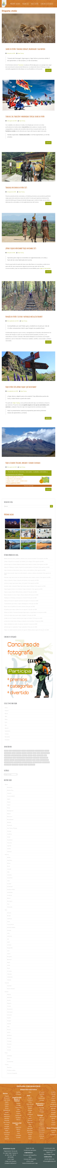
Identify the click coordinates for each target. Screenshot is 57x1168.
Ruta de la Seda (8, 757)
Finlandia (24, 753)
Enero (6, 707)
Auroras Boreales (16, 750)
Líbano (8, 953)
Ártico (8, 1058)
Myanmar (9, 959)
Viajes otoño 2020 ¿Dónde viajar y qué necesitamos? (20, 387)
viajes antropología (9, 762)
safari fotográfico (20, 757)
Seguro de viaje (30, 1148)
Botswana (9, 787)
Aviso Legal (10, 1159)
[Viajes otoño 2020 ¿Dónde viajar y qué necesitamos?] (28, 366)
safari (14, 757)
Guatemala (9, 892)
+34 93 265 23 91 (49, 1159)
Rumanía (9, 1044)
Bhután (9, 915)
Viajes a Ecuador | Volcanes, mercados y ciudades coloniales (22, 463)
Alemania (9, 997)
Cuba (8, 880)
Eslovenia (9, 1015)
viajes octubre (8, 764)
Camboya (9, 918)
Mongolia (9, 956)
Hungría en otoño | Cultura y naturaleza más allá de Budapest (24, 316)
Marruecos (24, 755)
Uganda (9, 845)
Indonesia (9, 936)
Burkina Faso (10, 790)
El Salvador (10, 886)
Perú (45, 755)
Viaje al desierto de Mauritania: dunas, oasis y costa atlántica (19, 570)
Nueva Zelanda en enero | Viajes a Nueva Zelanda (16, 595)
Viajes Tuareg (21, 53)
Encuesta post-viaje (49, 1148)
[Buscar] (51, 506)
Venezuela (9, 907)
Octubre (7, 734)
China (8, 921)
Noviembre (7, 737)
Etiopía (13, 753)
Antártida (9, 1055)
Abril (6, 716)
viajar (34, 760)
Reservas (9, 1067)
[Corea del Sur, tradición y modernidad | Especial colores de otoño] (28, 95)
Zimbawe (9, 851)
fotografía (30, 753)
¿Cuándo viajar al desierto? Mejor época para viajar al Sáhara (19, 586)
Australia (9, 985)
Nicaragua (9, 901)
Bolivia (8, 863)
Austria (9, 1000)
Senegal (9, 831)
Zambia (9, 848)
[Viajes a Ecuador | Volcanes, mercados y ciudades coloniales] (28, 442)
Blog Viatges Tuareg (49, 1154)
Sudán (8, 837)
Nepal (8, 962)
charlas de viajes (30, 750)
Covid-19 (47, 750)
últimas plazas (31, 764)
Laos (8, 950)
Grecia (8, 1032)
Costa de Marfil (11, 796)
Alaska (8, 857)
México (8, 898)
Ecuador (9, 883)
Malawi (9, 813)
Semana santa (29, 757)
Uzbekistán (28, 760)
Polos (6, 1052)
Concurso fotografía (47, 4)
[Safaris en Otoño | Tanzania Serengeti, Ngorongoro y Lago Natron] (28, 28)
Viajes (37, 760)
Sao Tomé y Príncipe (12, 828)
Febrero (7, 710)
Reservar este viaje (28, 485)
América (7, 854)
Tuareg (6, 1064)
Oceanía (7, 982)
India (8, 933)
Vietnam (21, 764)
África (25, 764)
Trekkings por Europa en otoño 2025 (16, 187)
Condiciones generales (30, 1150)
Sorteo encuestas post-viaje (30, 1163)
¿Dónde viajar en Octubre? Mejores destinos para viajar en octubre (20, 564)
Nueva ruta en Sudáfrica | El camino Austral (14, 606)
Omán (34, 755)
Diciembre (7, 739)
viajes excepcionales (27, 762)
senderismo (36, 757)
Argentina (9, 860)
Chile (8, 872)
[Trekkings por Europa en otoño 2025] (28, 167)
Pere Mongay (40, 755)
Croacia (9, 1006)
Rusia (8, 968)
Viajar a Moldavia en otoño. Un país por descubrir (16, 624)
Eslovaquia (9, 1012)
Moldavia (9, 1035)
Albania (6, 750)
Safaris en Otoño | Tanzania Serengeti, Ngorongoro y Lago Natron (25, 49)
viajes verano (15, 764)
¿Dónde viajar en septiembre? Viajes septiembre (15, 627)
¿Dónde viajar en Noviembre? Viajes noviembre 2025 (20, 248)
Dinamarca (9, 1009)
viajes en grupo (17, 762)
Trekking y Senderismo (20, 760)
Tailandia (7, 760)
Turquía (9, 1047)
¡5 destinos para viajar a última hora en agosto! (15, 609)
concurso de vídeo (39, 750)
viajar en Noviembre (45, 268)
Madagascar (7, 755)
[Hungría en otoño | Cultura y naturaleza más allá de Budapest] (28, 296)
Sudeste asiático (44, 757)
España (9, 1017)
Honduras (9, 895)
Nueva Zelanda (11, 988)
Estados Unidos (11, 889)
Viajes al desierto (44, 760)
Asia (10, 750)
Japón (34, 753)
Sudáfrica (9, 834)
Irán (8, 939)
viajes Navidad (46, 762)
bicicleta (23, 750)
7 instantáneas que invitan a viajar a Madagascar (16, 603)
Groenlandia (10, 1061)
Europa (6, 991)
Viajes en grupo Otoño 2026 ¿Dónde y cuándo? (15, 592)
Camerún (9, 793)
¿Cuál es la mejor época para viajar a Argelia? (15, 615)
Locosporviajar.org (45, 753)
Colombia (9, 875)
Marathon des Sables (16, 755)
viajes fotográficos (37, 762)
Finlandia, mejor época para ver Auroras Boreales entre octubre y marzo (21, 577)
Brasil (8, 866)
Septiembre (7, 731)
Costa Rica (9, 877)
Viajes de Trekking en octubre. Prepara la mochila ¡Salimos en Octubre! (21, 567)
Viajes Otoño (34, 4)
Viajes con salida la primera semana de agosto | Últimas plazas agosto (21, 630)
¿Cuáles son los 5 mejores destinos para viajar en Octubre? (18, 618)
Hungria (9, 1020)
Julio (6, 725)
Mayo (6, 719)
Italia (8, 1026)
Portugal (9, 1041)
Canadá (9, 869)
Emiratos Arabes (11, 927)
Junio (6, 722)
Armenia (9, 912)
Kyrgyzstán (10, 947)
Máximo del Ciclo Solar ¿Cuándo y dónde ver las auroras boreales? (20, 558)
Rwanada (9, 825)
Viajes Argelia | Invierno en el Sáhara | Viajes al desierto (17, 589)
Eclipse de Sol (8, 753)
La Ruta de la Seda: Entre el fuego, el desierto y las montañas (19, 621)
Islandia (9, 1023)
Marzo (6, 713)
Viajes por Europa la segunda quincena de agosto (16, 600)
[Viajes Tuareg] (4, 3)
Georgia (9, 930)
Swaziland (9, 840)
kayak (38, 753)
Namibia (30, 755)
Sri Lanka (9, 971)
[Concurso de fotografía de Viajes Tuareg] (28, 668)
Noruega (9, 1038)
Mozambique (10, 819)
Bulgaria (9, 1003)
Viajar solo (25, 4)
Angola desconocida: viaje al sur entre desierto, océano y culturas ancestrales (23, 573)
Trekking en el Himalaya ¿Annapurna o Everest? (15, 597)
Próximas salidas (15, 4)
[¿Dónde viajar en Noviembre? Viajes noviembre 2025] (28, 227)
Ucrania (9, 1050)
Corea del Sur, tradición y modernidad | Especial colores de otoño (24, 116)
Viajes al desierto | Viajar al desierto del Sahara (15, 580)
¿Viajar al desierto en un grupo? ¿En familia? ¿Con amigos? (18, 561)
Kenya (8, 807)
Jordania (9, 945)
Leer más (48, 70)
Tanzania (20, 65)
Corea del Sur (10, 924)
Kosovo (9, 1029)
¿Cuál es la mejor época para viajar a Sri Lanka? (15, 583)
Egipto (8, 799)
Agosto (6, 728)
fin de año (18, 753)
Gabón (8, 805)
